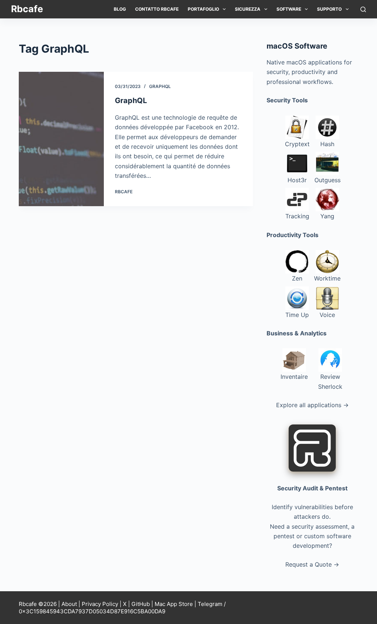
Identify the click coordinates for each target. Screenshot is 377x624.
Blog (120, 9)
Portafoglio (203, 9)
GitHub (140, 603)
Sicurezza (247, 9)
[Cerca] (363, 9)
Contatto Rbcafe (157, 9)
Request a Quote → (312, 564)
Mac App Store (174, 603)
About (69, 603)
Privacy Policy (100, 603)
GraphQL (160, 86)
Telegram (210, 603)
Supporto (329, 9)
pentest (284, 536)
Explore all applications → (312, 405)
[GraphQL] (61, 139)
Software (288, 9)
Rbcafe (27, 8)
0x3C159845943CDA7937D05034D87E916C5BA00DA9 (92, 611)
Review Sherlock (330, 381)
